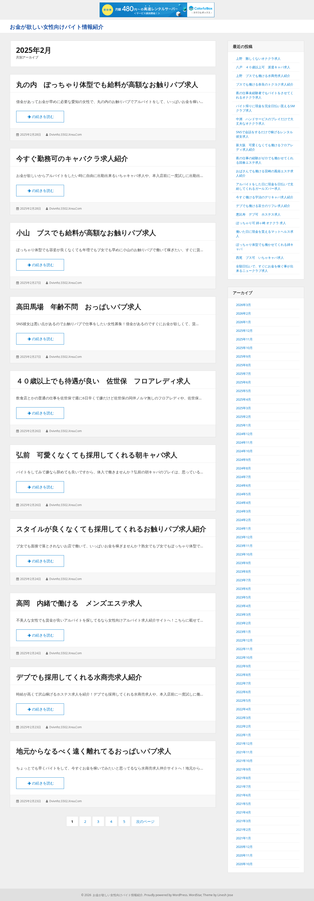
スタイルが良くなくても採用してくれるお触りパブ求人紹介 (111, 528)
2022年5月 (243, 700)
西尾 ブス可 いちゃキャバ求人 (260, 257)
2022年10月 (244, 657)
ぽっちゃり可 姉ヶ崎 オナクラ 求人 (261, 223)
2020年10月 (244, 864)
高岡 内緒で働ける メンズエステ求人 (79, 603)
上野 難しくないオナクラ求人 (258, 58)
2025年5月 (243, 391)
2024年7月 (243, 477)
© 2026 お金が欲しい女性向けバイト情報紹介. (112, 895)
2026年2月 (243, 313)
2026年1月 (243, 322)
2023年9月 (243, 563)
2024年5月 (243, 494)
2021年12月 (244, 743)
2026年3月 (243, 305)
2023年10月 (244, 554)
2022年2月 (243, 726)
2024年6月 (243, 485)
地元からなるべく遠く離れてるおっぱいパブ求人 (93, 751)
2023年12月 (244, 537)
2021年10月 (244, 760)
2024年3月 (243, 511)
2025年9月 (243, 356)
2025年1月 (243, 425)
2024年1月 (243, 528)
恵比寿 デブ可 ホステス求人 (258, 214)
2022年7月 (243, 683)
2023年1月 (243, 631)
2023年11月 (244, 545)
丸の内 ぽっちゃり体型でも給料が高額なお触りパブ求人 (107, 84)
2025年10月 (244, 348)
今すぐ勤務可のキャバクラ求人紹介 (72, 158)
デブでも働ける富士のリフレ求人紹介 (263, 205)
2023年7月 (243, 580)
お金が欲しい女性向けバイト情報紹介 (57, 26)
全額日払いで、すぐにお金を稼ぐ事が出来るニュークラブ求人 (264, 268)
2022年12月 (244, 640)
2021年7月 (243, 786)
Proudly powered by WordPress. (166, 895)
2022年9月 (243, 666)
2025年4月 (243, 399)
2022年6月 (243, 692)
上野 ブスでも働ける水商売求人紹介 (263, 75)
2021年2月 (243, 829)
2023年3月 (243, 614)
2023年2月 (243, 623)
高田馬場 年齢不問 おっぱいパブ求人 (78, 306)
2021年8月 (243, 778)
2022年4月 (243, 709)
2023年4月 (243, 606)
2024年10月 (244, 451)
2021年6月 (243, 795)
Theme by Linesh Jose (218, 895)
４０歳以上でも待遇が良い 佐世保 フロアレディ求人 (103, 380)
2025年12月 (244, 330)
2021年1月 (243, 838)
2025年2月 (243, 416)
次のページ (145, 821)
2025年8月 (243, 365)
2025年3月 (243, 408)
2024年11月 (244, 442)
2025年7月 (243, 373)
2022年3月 (243, 717)
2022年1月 (243, 735)
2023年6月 (243, 588)
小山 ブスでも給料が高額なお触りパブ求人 (86, 232)
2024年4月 (243, 502)
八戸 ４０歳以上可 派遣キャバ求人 (263, 67)
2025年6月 (243, 382)
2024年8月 (243, 468)
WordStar (195, 895)
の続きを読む (45, 116)
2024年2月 (243, 520)
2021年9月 (243, 769)
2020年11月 (244, 855)
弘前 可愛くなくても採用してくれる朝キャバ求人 (96, 454)
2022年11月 (244, 649)
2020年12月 (244, 846)
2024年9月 (243, 459)
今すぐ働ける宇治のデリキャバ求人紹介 (264, 197)
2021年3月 (243, 821)
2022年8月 (243, 674)
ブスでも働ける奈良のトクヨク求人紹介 (264, 84)
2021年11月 (244, 752)
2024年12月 (244, 434)
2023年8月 (243, 571)
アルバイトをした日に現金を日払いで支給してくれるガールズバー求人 (264, 186)
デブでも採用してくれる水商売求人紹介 (79, 677)
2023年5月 (243, 597)
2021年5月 (243, 803)
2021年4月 (243, 812)
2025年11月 (244, 339)
